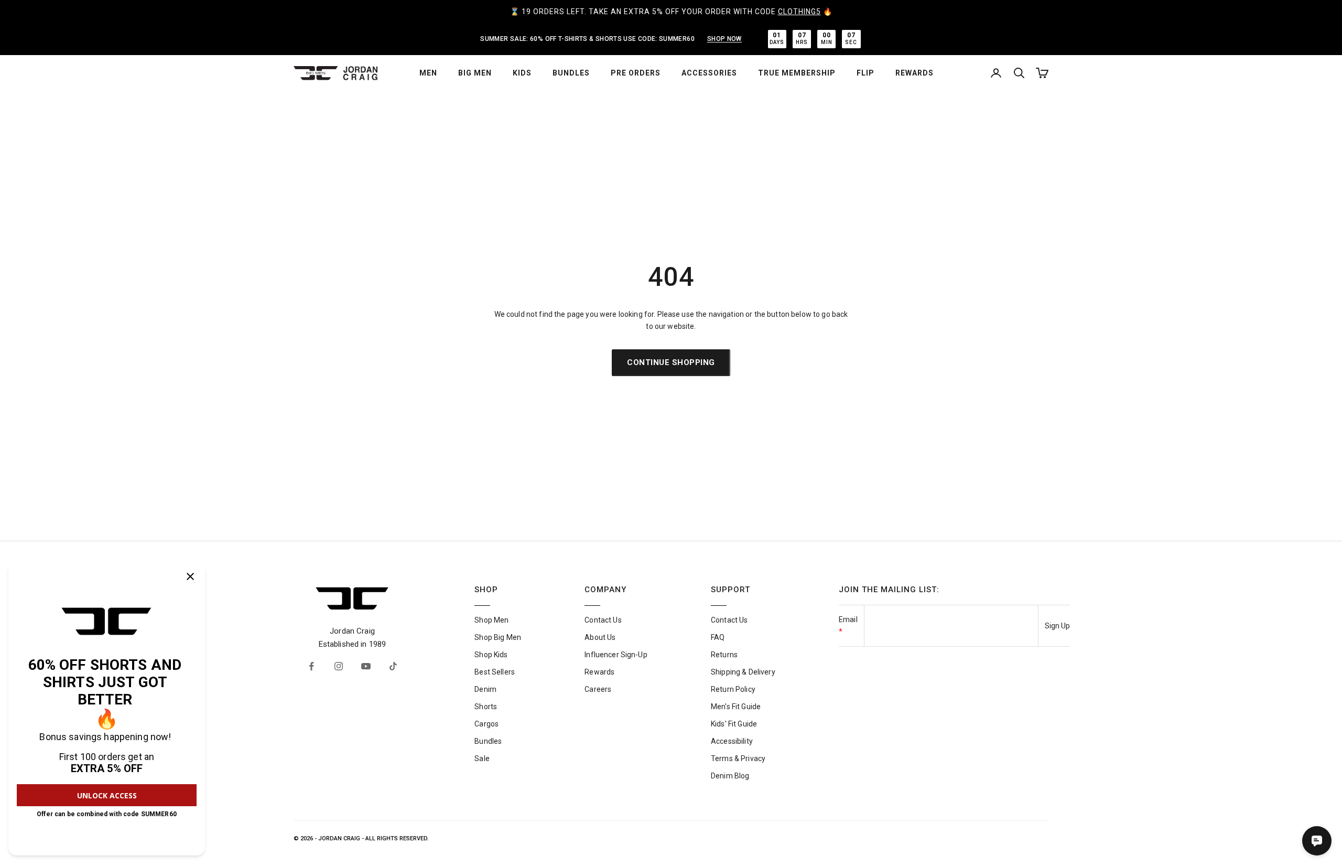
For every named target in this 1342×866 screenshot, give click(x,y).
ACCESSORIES (709, 73)
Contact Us (603, 620)
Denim (485, 689)
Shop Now (724, 38)
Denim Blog (730, 776)
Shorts (485, 706)
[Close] (190, 576)
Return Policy (733, 689)
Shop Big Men (497, 637)
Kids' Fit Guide (734, 724)
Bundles (488, 741)
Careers (598, 689)
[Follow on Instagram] (338, 666)
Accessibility (732, 741)
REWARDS (914, 73)
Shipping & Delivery (743, 672)
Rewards (599, 672)
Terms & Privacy (738, 758)
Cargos (486, 724)
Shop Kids (490, 654)
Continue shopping (671, 362)
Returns (724, 654)
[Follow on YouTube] (366, 666)
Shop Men (491, 620)
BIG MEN (475, 73)
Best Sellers (494, 672)
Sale (482, 758)
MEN (428, 73)
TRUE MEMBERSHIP (797, 73)
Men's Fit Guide (736, 706)
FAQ (717, 637)
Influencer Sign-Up (616, 654)
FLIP (865, 73)
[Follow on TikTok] (393, 666)
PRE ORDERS (636, 73)
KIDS (522, 73)
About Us (600, 637)
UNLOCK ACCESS (107, 795)
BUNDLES (571, 73)
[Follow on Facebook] (311, 666)
